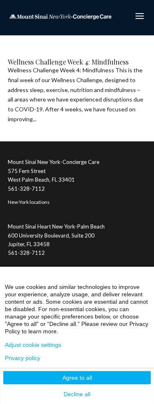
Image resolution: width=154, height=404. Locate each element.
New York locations (29, 202)
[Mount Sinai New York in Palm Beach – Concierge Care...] (60, 15)
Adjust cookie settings (33, 345)
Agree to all (77, 377)
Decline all (77, 394)
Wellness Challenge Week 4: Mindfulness (68, 62)
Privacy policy (22, 358)
